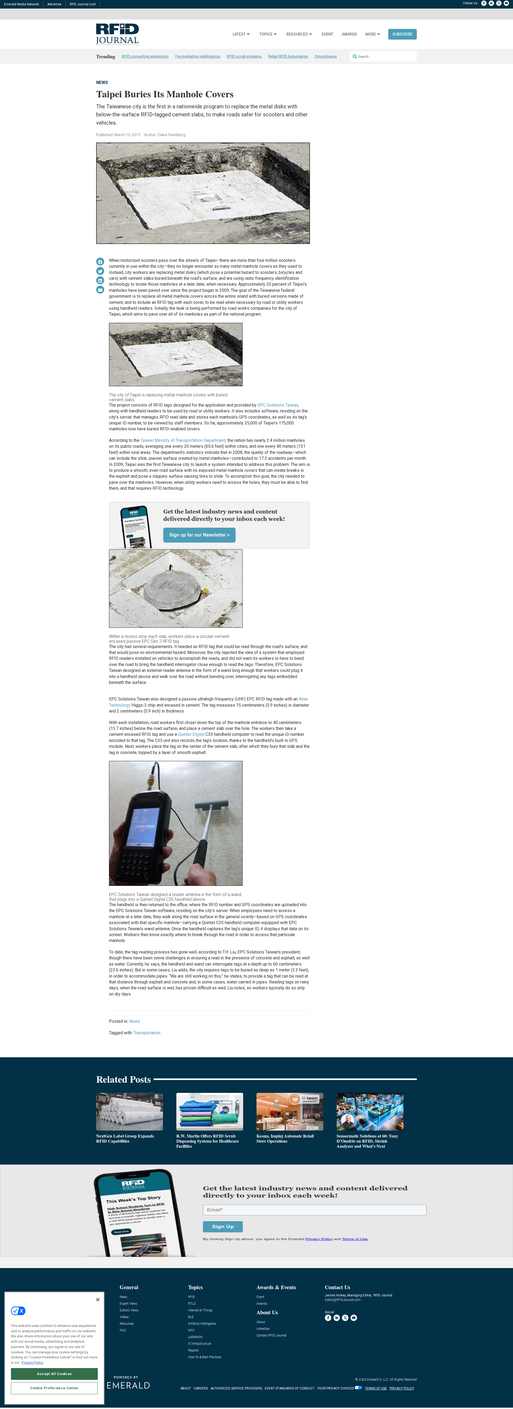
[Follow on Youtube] (506, 3)
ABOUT (185, 1388)
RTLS (192, 1303)
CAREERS (201, 1388)
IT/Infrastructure (199, 1344)
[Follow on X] (499, 3)
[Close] (98, 1299)
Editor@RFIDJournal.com (343, 1300)
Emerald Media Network (21, 4)
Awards (349, 34)
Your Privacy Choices (335, 1388)
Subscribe (402, 34)
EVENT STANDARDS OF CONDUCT (289, 1388)
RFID (191, 1297)
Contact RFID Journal (271, 1335)
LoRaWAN (195, 1337)
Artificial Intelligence (202, 1324)
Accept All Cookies (54, 1374)
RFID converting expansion (145, 56)
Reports (193, 1350)
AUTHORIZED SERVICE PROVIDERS (236, 1388)
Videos (124, 1317)
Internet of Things (200, 1310)
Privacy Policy (32, 1362)
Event (327, 34)
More (371, 34)
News (102, 82)
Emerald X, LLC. (378, 1379)
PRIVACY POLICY (402, 1388)
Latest (239, 34)
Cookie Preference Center (54, 1388)
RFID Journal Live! (83, 4)
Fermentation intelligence (197, 56)
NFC (191, 1330)
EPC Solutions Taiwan (278, 405)
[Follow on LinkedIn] (491, 3)
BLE (191, 1317)
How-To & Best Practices (204, 1357)
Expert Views (128, 1303)
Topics (266, 34)
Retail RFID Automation (288, 56)
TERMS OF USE (376, 1388)
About (260, 1322)
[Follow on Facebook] (484, 3)
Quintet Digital (191, 734)
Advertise (54, 4)
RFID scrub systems (244, 56)
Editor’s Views (129, 1310)
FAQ (123, 1330)
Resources (297, 34)
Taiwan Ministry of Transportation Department (183, 440)
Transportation (147, 1032)
